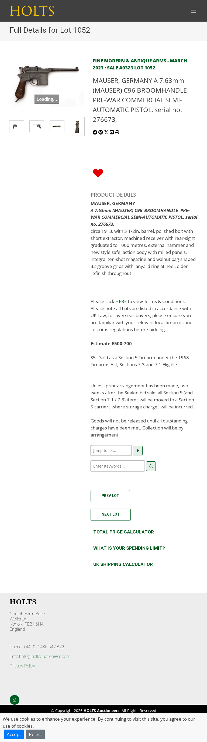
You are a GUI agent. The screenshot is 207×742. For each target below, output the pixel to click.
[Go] (138, 450)
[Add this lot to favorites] (98, 172)
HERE (121, 301)
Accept (14, 734)
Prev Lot (110, 495)
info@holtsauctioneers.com (45, 656)
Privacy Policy (22, 666)
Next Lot (111, 514)
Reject (35, 734)
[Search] (151, 466)
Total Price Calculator (123, 532)
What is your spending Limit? (129, 548)
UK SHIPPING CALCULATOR (123, 564)
